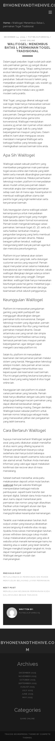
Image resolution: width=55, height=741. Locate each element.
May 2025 (27, 697)
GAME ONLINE (27, 40)
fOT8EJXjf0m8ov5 (38, 37)
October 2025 (27, 680)
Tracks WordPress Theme (20, 734)
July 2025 (27, 690)
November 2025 (27, 676)
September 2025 (27, 683)
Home (6, 22)
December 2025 (27, 673)
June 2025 (27, 694)
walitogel (8, 485)
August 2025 (27, 687)
